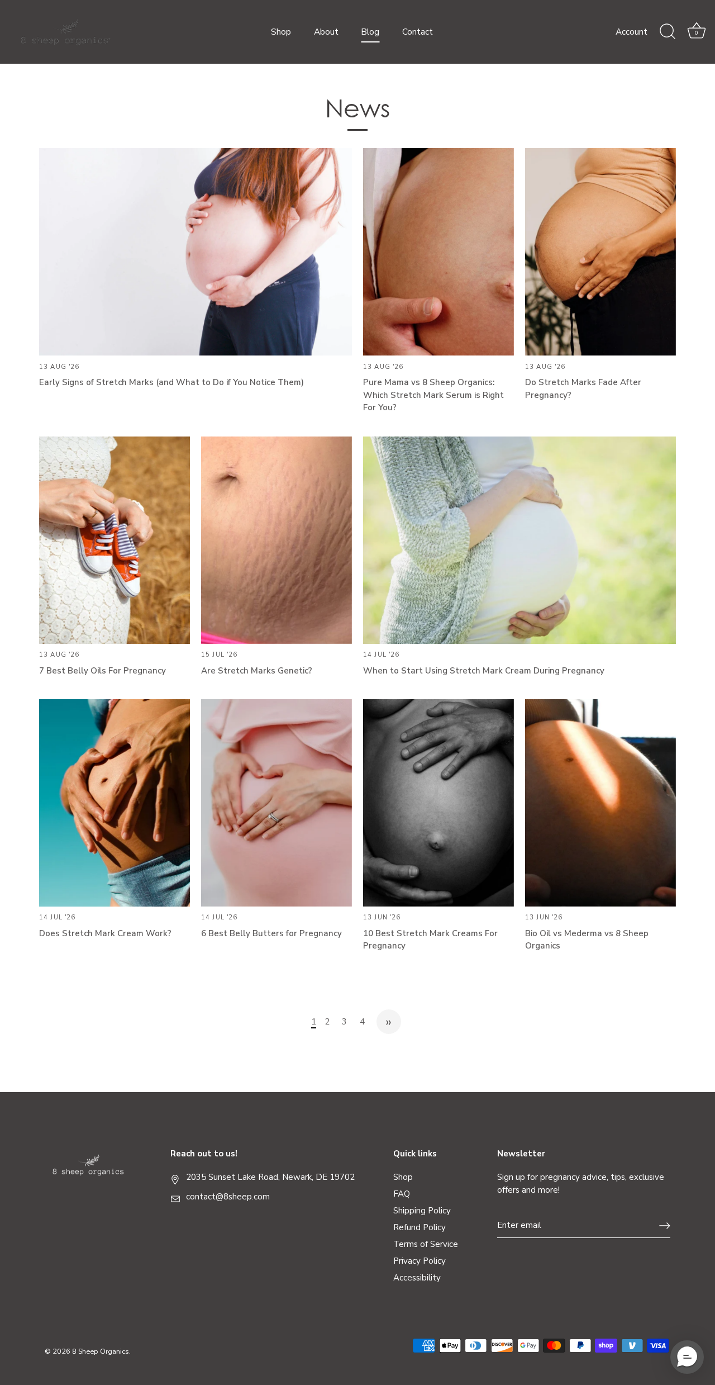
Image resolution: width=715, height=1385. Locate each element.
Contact (417, 31)
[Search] (667, 32)
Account (631, 31)
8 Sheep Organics (100, 1351)
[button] (687, 1357)
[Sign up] (664, 1225)
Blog (370, 31)
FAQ (401, 1193)
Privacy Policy (419, 1261)
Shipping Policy (422, 1210)
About (326, 31)
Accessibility (417, 1277)
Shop (281, 31)
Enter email (519, 1225)
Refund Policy (419, 1227)
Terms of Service (425, 1244)
